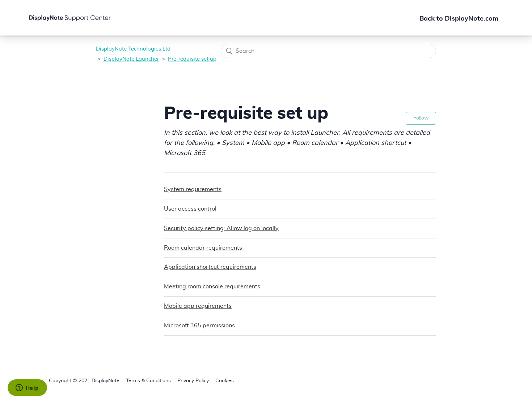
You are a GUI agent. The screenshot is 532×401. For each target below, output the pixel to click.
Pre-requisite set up (192, 59)
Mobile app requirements (198, 306)
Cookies (224, 380)
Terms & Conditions (148, 380)
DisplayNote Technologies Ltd (133, 49)
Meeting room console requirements (212, 286)
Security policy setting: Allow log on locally (221, 228)
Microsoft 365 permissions (199, 325)
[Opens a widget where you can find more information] (27, 388)
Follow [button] (420, 118)
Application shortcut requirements (210, 267)
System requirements (192, 189)
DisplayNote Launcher (131, 59)
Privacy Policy (193, 380)
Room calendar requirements (203, 248)
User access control (190, 209)
